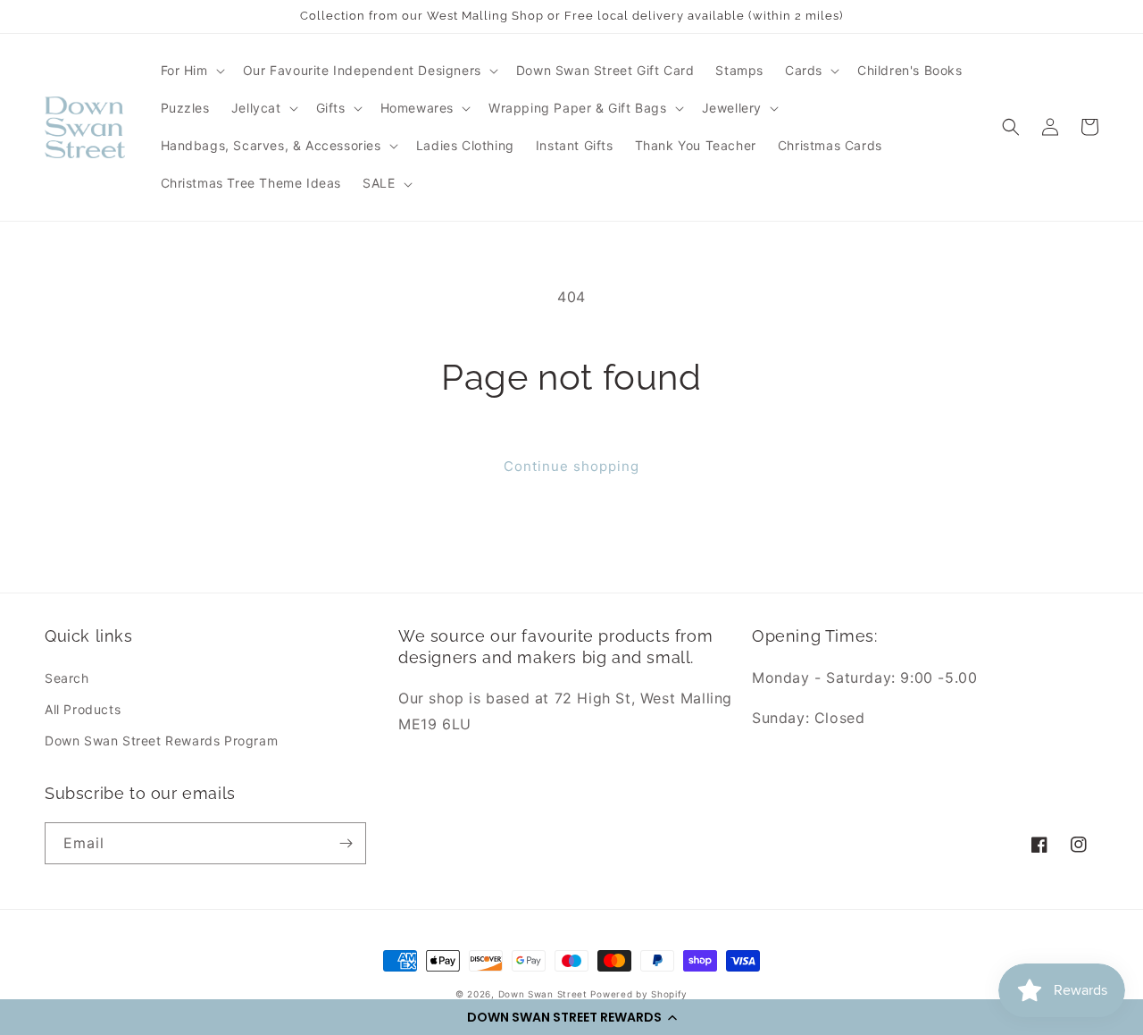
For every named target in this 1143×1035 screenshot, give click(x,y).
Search (67, 678)
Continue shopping (571, 466)
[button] (571, 1017)
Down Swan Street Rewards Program (161, 740)
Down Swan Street (543, 994)
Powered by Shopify (639, 994)
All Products (83, 709)
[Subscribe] (345, 843)
